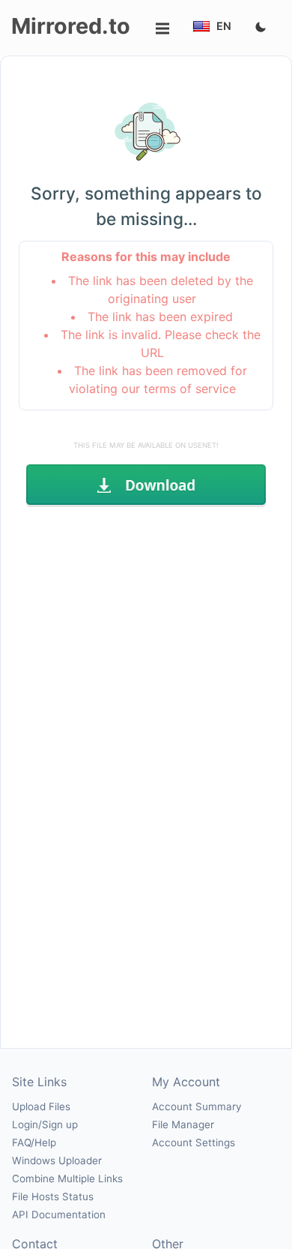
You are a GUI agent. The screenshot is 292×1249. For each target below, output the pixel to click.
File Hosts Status (53, 1196)
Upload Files (41, 1106)
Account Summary (196, 1106)
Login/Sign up (45, 1124)
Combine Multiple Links (67, 1178)
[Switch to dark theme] (261, 28)
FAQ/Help (34, 1142)
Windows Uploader (57, 1160)
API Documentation (59, 1214)
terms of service (190, 388)
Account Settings (193, 1142)
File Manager (183, 1124)
